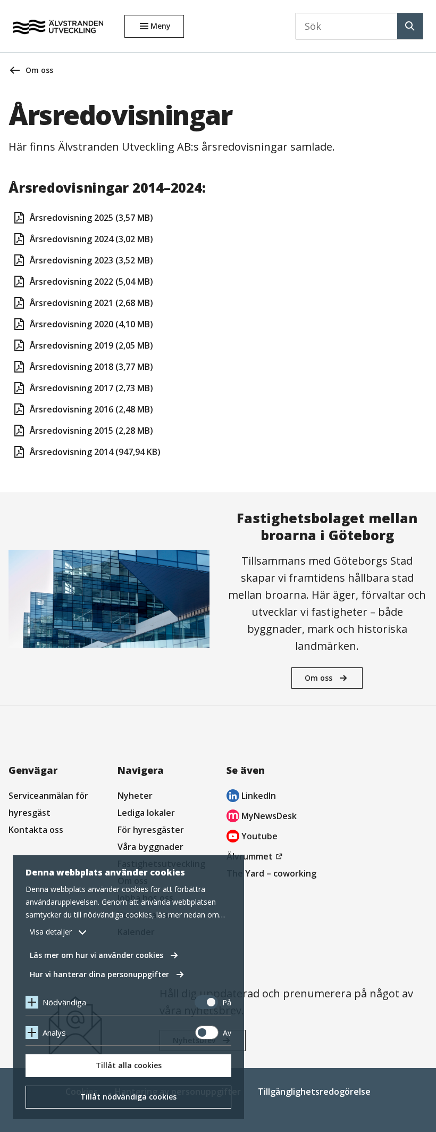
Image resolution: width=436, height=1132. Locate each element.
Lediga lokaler (146, 813)
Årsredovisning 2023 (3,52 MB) (91, 260)
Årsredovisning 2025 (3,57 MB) (91, 218)
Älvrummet (256, 857)
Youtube (252, 837)
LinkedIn (251, 797)
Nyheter (135, 796)
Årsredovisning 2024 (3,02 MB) (91, 239)
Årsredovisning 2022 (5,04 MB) (91, 281)
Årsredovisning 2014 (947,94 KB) (95, 452)
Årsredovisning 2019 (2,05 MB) (91, 345)
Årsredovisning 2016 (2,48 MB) (91, 409)
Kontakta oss (36, 830)
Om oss (39, 70)
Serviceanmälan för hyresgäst (48, 804)
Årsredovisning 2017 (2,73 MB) (91, 388)
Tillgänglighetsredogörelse (314, 1091)
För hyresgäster (151, 830)
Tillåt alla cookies (129, 1065)
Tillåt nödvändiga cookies (128, 1097)
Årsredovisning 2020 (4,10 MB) (91, 324)
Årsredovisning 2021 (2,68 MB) (91, 303)
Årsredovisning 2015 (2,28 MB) (91, 430)
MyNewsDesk (262, 817)
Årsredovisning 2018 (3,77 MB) (91, 367)
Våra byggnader (150, 847)
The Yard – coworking (271, 873)
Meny (160, 26)
